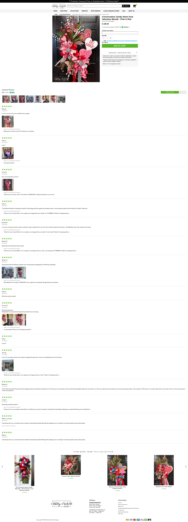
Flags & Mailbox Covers (111, 11)
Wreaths (85, 11)
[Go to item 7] (53, 99)
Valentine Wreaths (64, 14)
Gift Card (120, 514)
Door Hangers (95, 11)
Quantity (104, 35)
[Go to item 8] (61, 99)
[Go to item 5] (37, 99)
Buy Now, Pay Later (123, 512)
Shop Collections (122, 504)
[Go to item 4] (30, 99)
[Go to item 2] (14, 99)
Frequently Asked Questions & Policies (128, 508)
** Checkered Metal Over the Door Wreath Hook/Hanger (122, 40)
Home (55, 11)
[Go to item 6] (45, 99)
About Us (131, 11)
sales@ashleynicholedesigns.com (97, 509)
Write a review (170, 92)
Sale (123, 11)
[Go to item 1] (6, 99)
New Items (63, 11)
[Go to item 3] (22, 99)
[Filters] (181, 92)
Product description (120, 52)
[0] (133, 6)
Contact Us (121, 510)
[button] (105, 21)
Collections (74, 11)
